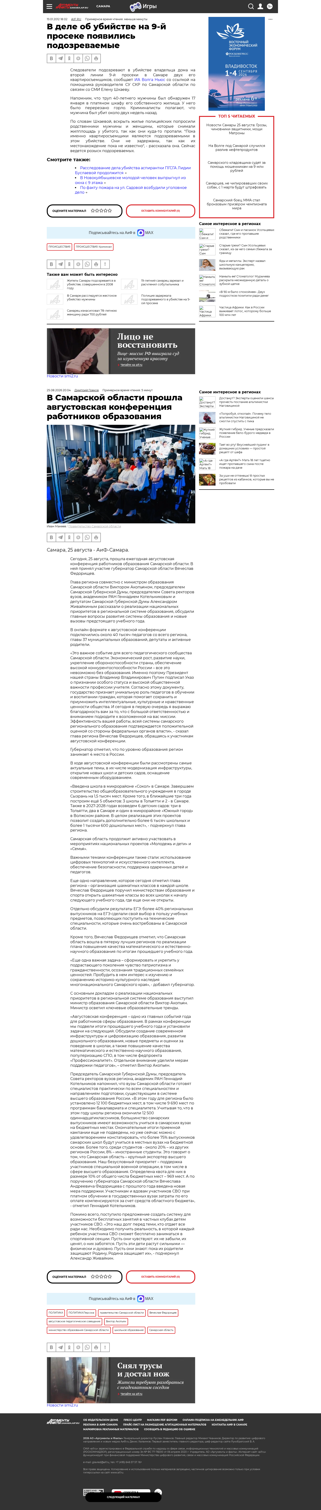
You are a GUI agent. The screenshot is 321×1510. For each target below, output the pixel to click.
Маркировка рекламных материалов (111, 1429)
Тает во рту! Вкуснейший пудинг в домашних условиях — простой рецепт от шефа (244, 448)
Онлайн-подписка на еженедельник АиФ (213, 1420)
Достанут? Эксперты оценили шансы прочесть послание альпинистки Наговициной (246, 401)
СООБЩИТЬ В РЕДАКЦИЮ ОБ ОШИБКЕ (169, 1429)
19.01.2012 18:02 (57, 19)
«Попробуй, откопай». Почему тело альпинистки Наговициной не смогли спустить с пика (245, 417)
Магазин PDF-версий (162, 1420)
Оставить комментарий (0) (160, 210)
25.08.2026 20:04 (59, 390)
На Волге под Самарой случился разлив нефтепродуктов (236, 148)
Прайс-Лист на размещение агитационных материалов (164, 1424)
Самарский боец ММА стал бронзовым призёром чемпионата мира (237, 204)
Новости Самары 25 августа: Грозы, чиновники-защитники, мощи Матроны (236, 129)
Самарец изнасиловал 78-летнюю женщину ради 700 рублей (92, 312)
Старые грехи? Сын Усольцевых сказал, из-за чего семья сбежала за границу (245, 249)
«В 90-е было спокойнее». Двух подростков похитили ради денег (244, 293)
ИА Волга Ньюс (149, 79)
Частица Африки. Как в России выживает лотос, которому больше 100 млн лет (245, 311)
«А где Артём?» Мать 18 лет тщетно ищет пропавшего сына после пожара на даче (244, 463)
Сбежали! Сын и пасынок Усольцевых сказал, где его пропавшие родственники (246, 233)
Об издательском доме (100, 1420)
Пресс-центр (133, 1420)
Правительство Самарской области (94, 526)
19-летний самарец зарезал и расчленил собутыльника (162, 282)
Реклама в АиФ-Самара (100, 1424)
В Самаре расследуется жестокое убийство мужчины (92, 297)
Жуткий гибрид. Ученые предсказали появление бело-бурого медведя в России (246, 432)
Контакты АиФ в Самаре (229, 1424)
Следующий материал (123, 1497)
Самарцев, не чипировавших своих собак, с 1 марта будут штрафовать (237, 185)
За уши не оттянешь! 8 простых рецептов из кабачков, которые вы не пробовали (246, 479)
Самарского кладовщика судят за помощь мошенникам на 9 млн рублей (237, 167)
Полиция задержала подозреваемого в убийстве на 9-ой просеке (165, 299)
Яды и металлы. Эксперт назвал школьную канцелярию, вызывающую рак (242, 264)
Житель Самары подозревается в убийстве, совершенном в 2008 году (91, 284)
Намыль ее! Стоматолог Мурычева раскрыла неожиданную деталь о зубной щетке (244, 280)
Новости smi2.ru (62, 376)
